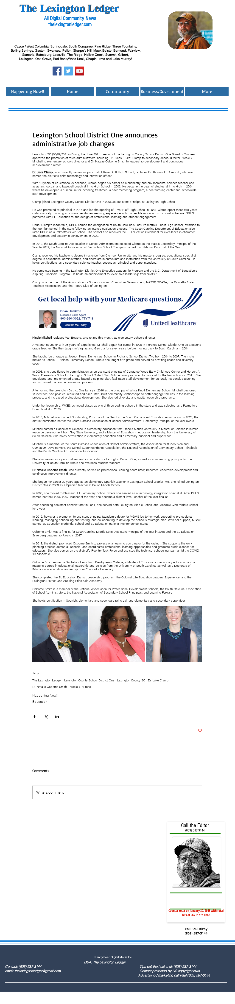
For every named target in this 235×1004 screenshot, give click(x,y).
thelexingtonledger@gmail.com (38, 971)
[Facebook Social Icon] (57, 71)
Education (39, 702)
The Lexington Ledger (47, 680)
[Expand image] (60, 634)
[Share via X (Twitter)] (46, 716)
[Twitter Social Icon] (68, 71)
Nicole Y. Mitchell (81, 687)
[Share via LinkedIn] (57, 716)
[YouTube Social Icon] (79, 71)
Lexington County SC (131, 680)
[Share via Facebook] (34, 716)
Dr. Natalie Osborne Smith (49, 687)
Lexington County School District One (89, 680)
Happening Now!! (45, 695)
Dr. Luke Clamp (158, 680)
